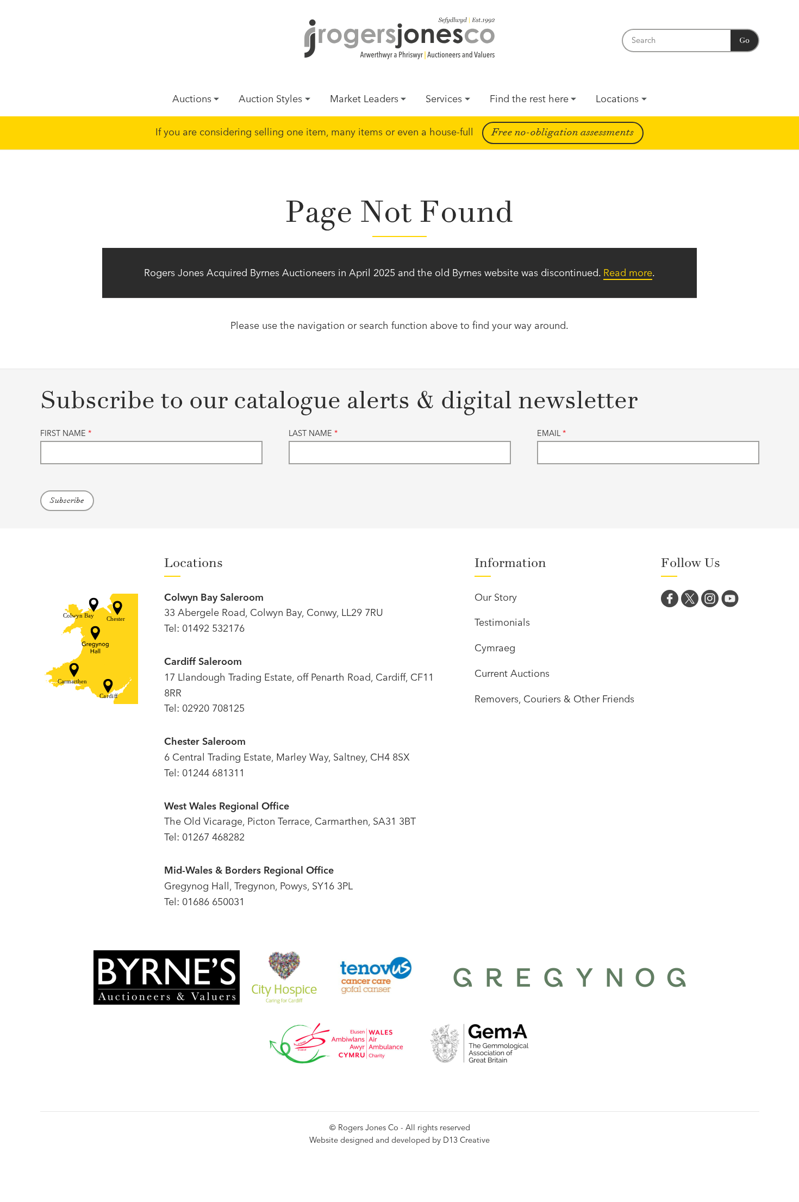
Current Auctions (512, 673)
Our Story (496, 597)
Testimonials (502, 622)
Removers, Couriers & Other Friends (554, 699)
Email (551, 433)
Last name (313, 433)
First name (65, 433)
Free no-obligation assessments (563, 132)
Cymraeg (495, 648)
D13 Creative (466, 1140)
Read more (627, 272)
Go (744, 40)
